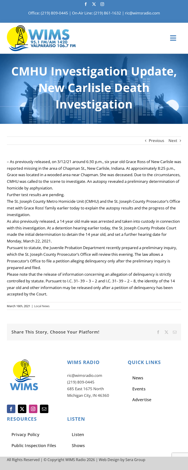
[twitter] (94, 4)
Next (173, 140)
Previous (156, 140)
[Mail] (44, 409)
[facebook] (86, 4)
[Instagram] (33, 409)
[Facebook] (11, 409)
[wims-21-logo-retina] (41, 27)
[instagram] (102, 4)
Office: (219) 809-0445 (48, 13)
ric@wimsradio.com (142, 13)
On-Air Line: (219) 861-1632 (96, 13)
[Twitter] (22, 409)
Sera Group (135, 459)
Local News (42, 306)
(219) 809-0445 (80, 382)
